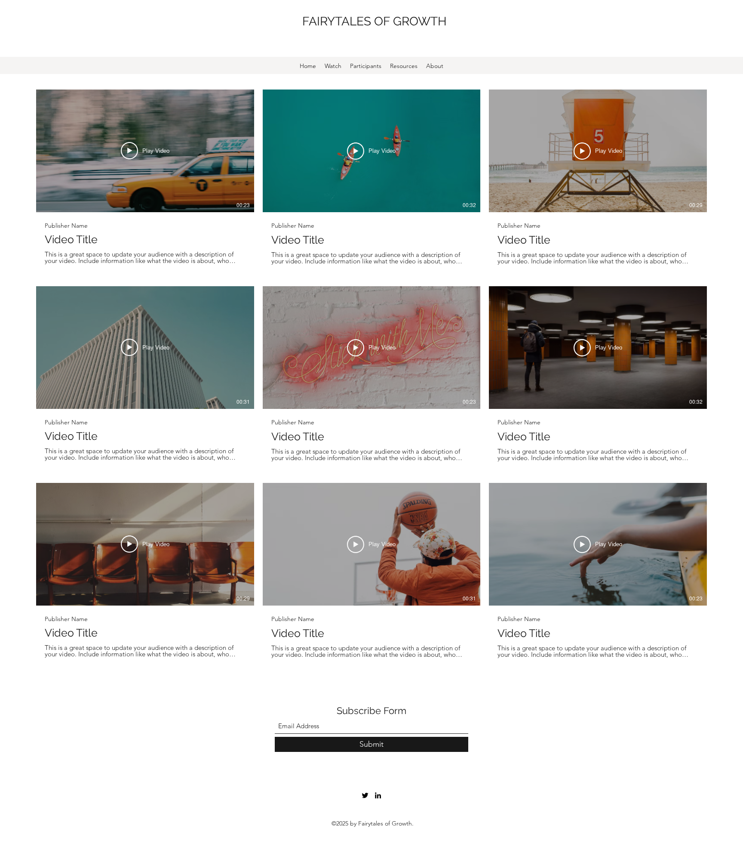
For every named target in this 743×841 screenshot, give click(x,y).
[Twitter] (365, 795)
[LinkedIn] (378, 795)
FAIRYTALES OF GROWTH (374, 21)
